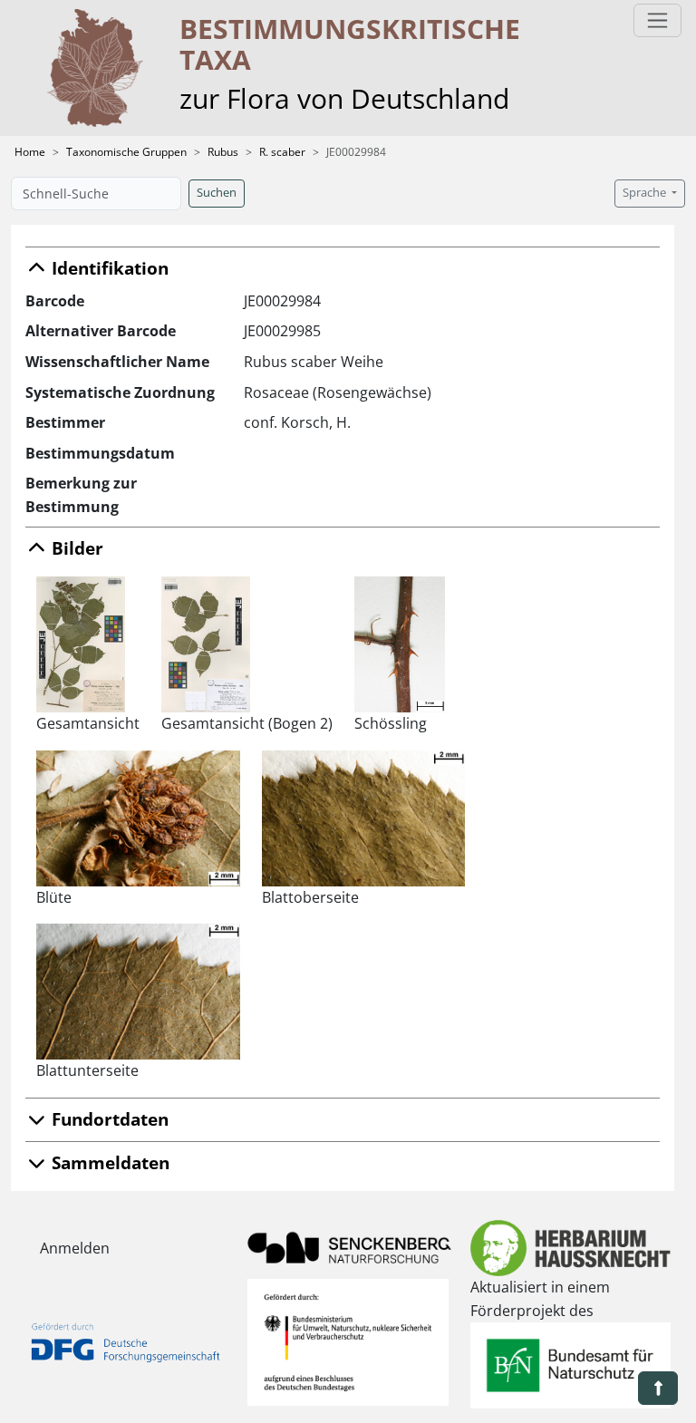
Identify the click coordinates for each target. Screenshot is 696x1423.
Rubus (223, 152)
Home (29, 152)
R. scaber (282, 152)
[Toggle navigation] (657, 20)
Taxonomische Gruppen (126, 152)
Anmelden (75, 1248)
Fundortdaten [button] (108, 1119)
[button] (658, 1388)
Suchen (217, 192)
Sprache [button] (646, 192)
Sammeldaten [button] (108, 1162)
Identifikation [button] (108, 268)
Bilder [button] (75, 548)
